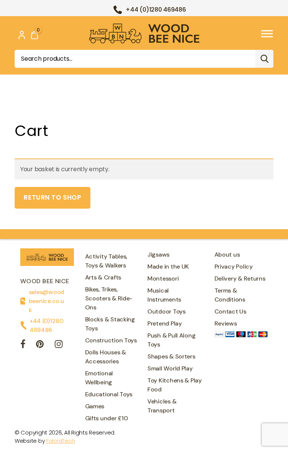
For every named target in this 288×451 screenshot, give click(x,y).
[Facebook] (23, 345)
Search (264, 59)
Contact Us (230, 311)
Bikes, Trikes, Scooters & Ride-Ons (109, 298)
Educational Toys (109, 394)
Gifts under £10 (106, 418)
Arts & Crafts (103, 277)
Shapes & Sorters (171, 356)
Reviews (225, 323)
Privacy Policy (233, 266)
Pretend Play (164, 323)
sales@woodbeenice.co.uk (46, 301)
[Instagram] (59, 345)
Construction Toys (111, 340)
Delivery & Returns (240, 278)
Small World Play (170, 368)
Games (95, 406)
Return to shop (52, 197)
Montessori (162, 278)
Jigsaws (158, 254)
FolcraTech (60, 441)
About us (227, 254)
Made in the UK (168, 266)
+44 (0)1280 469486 (156, 9)
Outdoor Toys (166, 311)
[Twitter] (40, 345)
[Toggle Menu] (267, 33)
